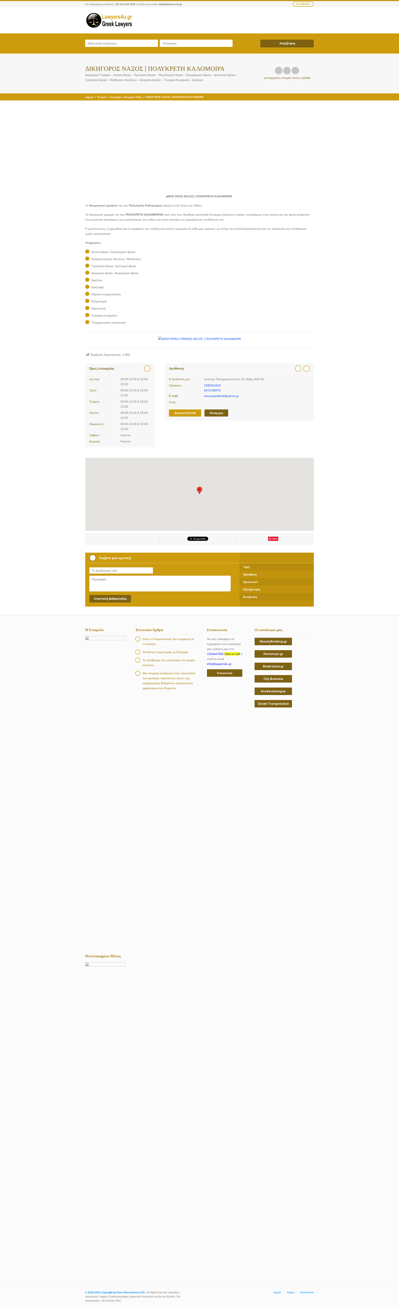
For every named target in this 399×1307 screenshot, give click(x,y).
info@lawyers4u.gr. (219, 664)
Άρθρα (290, 1292)
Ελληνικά (303, 4)
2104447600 (223, 654)
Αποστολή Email (185, 413)
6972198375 (212, 390)
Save (274, 538)
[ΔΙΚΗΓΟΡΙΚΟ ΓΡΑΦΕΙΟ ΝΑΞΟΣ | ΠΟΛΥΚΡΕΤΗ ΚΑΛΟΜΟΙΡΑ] (199, 339)
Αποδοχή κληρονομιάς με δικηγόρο (165, 652)
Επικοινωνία (307, 1292)
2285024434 (212, 385)
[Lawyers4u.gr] (109, 20)
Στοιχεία (102, 97)
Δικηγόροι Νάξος (132, 97)
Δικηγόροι (116, 97)
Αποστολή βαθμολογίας (110, 599)
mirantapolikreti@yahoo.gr (221, 396)
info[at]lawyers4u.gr (170, 4)
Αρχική (89, 97)
